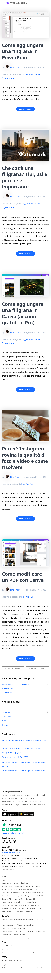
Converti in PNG (19, 902)
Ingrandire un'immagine (25, 912)
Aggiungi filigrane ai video (30, 880)
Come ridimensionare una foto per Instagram (17, 938)
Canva (4, 707)
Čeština (18, 802)
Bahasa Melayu (7, 805)
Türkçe (32, 798)
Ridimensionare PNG (34, 909)
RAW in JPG (5, 909)
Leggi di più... (25, 109)
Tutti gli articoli (7, 945)
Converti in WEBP (32, 902)
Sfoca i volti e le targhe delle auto (13, 893)
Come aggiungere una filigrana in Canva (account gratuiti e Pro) (23, 313)
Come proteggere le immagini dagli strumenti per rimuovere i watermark (22, 920)
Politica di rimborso (42, 968)
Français (35, 795)
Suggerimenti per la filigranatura (15, 684)
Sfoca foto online (7, 896)
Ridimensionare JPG (18, 909)
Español (19, 795)
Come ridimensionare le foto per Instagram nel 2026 (24, 741)
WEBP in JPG (25, 905)
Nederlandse (13, 798)
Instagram (6, 712)
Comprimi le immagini (33, 886)
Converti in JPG (7, 902)
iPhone (5, 725)
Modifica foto (27, 484)
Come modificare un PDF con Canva (23, 577)
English (4, 795)
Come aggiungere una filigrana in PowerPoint (23, 51)
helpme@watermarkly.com (11, 853)
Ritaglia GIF (40, 896)
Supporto (5, 953)
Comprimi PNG (18, 899)
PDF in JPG (5, 905)
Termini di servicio (27, 968)
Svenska (33, 805)
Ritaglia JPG (19, 896)
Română (26, 802)
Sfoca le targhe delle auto (34, 893)
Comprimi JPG (6, 899)
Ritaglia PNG (29, 896)
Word (4, 720)
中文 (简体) (41, 805)
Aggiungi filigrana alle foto (10, 880)
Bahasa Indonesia (8, 802)
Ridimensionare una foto (10, 883)
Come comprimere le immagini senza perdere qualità (23, 764)
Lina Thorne (16, 67)
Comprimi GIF (30, 899)
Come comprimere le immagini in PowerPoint (23, 770)
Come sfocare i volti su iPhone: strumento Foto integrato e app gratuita (24, 750)
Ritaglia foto (24, 883)
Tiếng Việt (24, 805)
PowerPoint (6, 716)
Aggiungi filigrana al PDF (27, 889)
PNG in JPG (14, 905)
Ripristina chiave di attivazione (20, 953)
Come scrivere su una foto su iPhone (14, 928)
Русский (12, 795)
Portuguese (23, 798)
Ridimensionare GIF (8, 912)
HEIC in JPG (35, 905)
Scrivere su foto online (9, 889)
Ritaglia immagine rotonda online (13, 886)
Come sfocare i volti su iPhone (36, 932)
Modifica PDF (27, 596)
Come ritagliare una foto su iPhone (13, 935)
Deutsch (27, 795)
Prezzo (35, 953)
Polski (43, 795)
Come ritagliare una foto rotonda (13, 932)
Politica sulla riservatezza (10, 968)
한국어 (4, 798)
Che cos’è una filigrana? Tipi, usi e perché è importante (24, 177)
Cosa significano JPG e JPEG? (15, 757)
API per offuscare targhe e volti (12, 960)
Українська (35, 802)
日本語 (17, 805)
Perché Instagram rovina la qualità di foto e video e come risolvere (25, 457)
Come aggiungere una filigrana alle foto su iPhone (18, 925)
